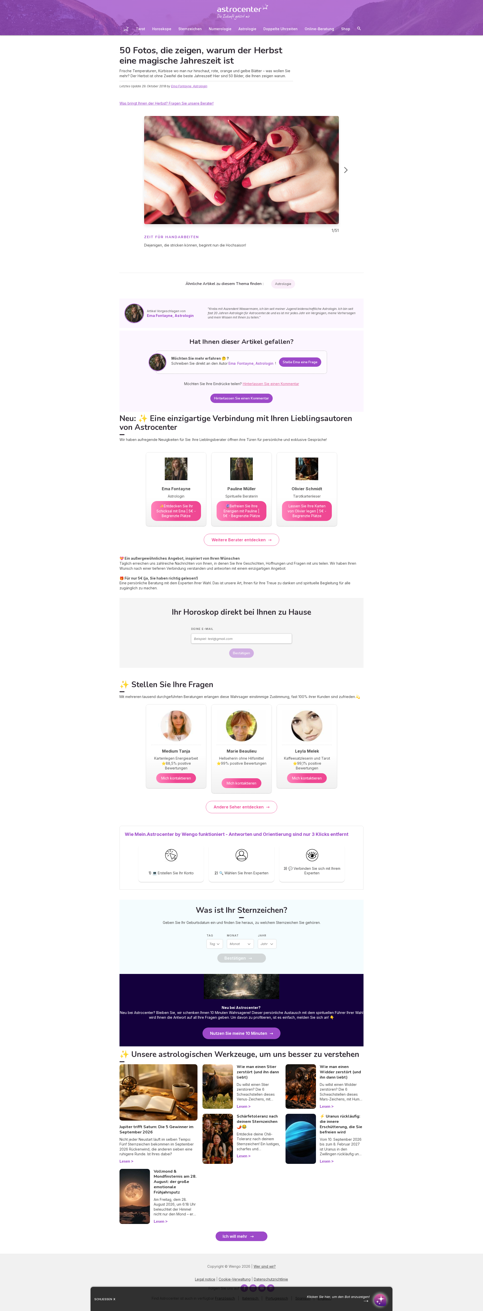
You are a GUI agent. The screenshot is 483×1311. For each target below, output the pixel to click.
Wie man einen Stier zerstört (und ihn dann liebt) (258, 1072)
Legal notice (205, 1279)
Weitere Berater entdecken (239, 539)
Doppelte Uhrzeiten (280, 29)
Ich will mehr (235, 1236)
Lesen (124, 1161)
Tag (210, 935)
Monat (233, 935)
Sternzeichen (190, 29)
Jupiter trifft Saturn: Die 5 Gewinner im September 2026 (156, 1129)
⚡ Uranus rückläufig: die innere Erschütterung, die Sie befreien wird (341, 1124)
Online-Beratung (319, 29)
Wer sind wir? (265, 1266)
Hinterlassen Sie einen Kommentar (241, 398)
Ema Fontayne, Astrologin (189, 86)
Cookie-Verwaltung (235, 1279)
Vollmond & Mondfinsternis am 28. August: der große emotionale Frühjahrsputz (175, 1182)
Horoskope (161, 29)
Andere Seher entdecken (239, 806)
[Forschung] (359, 29)
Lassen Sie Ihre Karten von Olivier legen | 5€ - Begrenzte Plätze (307, 511)
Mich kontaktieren (176, 778)
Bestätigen (241, 653)
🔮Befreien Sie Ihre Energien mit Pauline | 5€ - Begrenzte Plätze (241, 511)
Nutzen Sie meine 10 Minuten (238, 1033)
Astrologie (247, 29)
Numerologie (220, 29)
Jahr (262, 935)
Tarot (140, 29)
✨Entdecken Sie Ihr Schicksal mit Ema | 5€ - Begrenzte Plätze (176, 511)
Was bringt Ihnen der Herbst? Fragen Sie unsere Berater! (166, 103)
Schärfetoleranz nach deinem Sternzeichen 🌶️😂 (257, 1122)
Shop (345, 29)
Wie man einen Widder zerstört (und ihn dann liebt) (340, 1072)
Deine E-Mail (202, 629)
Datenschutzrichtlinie (271, 1279)
